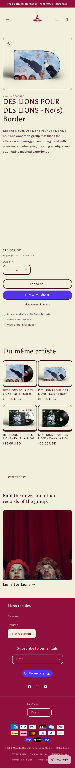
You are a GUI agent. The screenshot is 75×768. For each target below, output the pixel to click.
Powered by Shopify (42, 748)
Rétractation (21, 633)
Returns (13, 625)
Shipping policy (59, 754)
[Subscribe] (58, 659)
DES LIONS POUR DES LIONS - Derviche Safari (18, 436)
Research (14, 616)
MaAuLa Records (22, 748)
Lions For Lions (17, 584)
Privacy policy (19, 754)
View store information (21, 324)
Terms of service (39, 754)
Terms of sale (43, 760)
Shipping (7, 255)
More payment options (37, 304)
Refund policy (63, 748)
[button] (7, 19)
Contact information (22, 760)
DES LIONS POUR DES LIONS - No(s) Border (18, 392)
